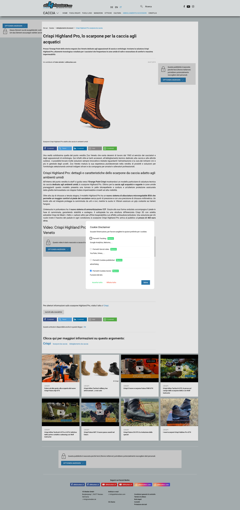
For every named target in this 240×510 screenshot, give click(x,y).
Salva (146, 282)
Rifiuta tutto (111, 282)
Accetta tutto (97, 282)
